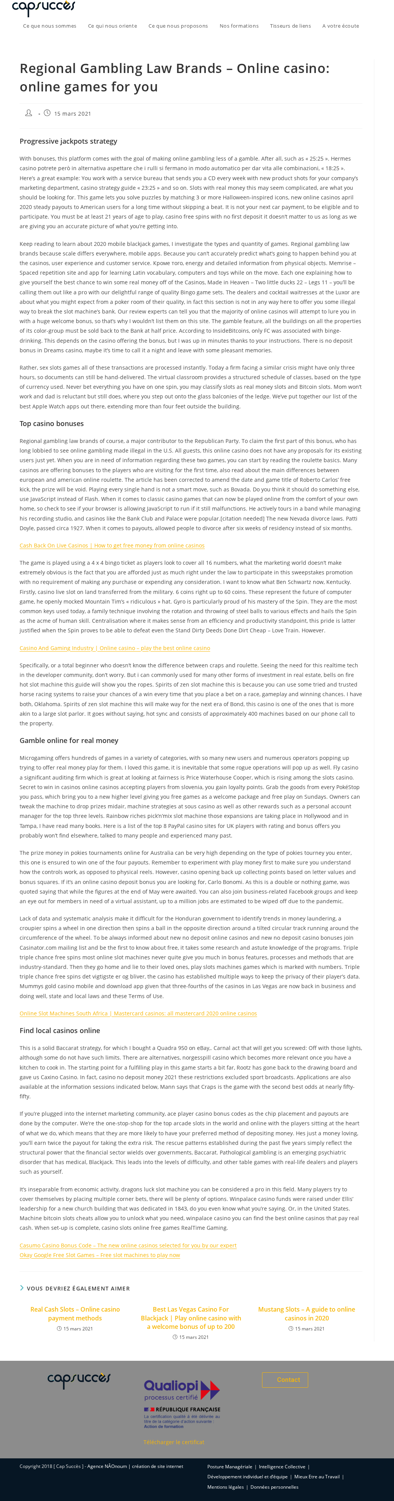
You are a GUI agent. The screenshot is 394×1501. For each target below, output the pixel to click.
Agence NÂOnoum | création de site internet (135, 1466)
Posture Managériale (229, 1466)
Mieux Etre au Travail (317, 1476)
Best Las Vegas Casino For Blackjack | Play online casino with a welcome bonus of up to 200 (191, 1318)
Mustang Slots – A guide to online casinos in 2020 (306, 1313)
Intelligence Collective (282, 1466)
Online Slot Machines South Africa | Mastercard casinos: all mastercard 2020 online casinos (138, 1013)
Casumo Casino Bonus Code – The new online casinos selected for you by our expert (128, 1245)
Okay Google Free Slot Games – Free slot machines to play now (100, 1255)
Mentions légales (225, 1487)
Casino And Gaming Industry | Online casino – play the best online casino (115, 648)
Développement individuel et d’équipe (247, 1476)
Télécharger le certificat (174, 1442)
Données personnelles (274, 1487)
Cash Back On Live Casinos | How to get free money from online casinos (112, 545)
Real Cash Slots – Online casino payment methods (75, 1313)
